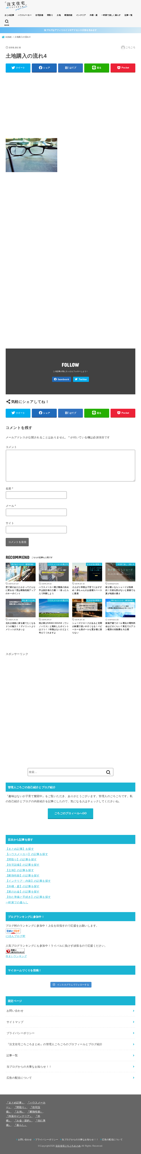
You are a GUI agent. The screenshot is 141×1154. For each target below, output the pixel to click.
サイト (10, 523)
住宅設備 (39, 15)
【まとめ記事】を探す (20, 848)
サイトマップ (15, 1021)
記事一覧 (128, 15)
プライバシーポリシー (21, 1033)
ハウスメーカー (25, 15)
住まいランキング (16, 956)
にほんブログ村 (15, 936)
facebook (63, 379)
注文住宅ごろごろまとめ (68, 1146)
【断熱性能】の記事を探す (23, 875)
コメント (11, 446)
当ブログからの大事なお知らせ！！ (29, 1066)
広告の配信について (19, 1077)
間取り (50, 15)
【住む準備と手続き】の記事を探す (28, 896)
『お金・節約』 (23, 1120)
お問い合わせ (15, 1010)
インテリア (81, 15)
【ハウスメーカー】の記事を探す (27, 854)
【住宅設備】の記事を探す (23, 864)
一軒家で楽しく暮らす (111, 15)
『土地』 (19, 1111)
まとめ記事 (9, 15)
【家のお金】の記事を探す (23, 891)
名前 (9, 488)
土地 (59, 15)
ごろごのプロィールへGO (70, 813)
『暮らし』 (20, 1125)
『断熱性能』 (35, 1111)
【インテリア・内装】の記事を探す (28, 880)
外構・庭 (93, 15)
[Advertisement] (70, 104)
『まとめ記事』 (15, 1102)
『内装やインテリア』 (19, 1116)
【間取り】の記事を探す (21, 859)
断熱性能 (68, 15)
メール (11, 505)
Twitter (83, 379)
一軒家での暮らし (17, 902)
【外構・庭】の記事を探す (23, 886)
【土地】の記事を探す (20, 870)
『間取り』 (20, 1107)
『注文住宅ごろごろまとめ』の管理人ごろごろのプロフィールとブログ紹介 (54, 1044)
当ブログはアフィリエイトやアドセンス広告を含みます (70, 30)
